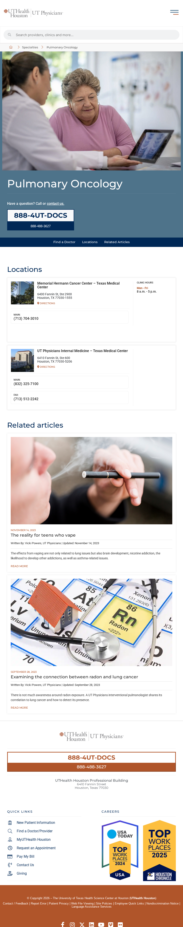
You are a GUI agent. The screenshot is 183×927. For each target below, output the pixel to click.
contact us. (55, 203)
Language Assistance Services (92, 906)
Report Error (38, 903)
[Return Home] (33, 13)
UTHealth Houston (142, 898)
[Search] (9, 35)
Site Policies (104, 903)
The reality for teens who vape (43, 535)
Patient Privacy (59, 903)
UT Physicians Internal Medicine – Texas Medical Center (82, 351)
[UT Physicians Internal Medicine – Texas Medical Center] (22, 360)
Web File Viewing (82, 903)
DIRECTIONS (47, 303)
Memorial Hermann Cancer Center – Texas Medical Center (78, 285)
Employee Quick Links (129, 903)
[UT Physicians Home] (11, 47)
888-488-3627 (91, 766)
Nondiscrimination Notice (162, 903)
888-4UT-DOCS (91, 757)
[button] (40, 226)
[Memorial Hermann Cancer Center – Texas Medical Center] (22, 292)
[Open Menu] (174, 12)
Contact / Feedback (15, 903)
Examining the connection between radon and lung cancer (74, 676)
